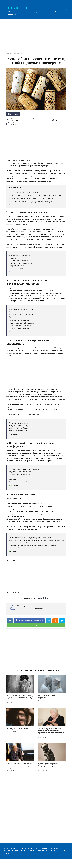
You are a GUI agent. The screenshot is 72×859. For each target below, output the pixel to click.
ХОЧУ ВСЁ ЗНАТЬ (19, 8)
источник (10, 560)
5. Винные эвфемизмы (21, 205)
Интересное (18, 54)
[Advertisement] (39, 37)
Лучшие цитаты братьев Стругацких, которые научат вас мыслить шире (51, 766)
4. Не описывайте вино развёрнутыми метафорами (33, 202)
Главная (9, 54)
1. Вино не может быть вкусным (25, 192)
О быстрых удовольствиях (17, 728)
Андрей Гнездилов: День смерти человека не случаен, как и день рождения (19, 766)
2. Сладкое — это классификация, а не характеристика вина (36, 195)
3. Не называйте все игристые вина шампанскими (32, 198)
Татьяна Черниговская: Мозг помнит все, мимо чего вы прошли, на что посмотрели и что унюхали (52, 732)
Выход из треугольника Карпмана (47, 697)
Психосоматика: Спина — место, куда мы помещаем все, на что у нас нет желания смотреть (19, 698)
